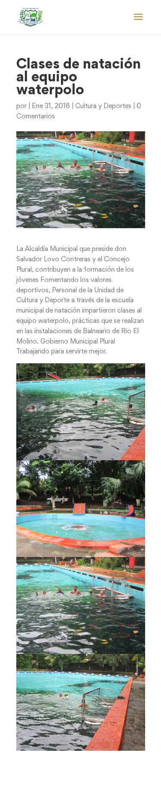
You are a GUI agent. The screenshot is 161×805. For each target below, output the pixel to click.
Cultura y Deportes (103, 106)
